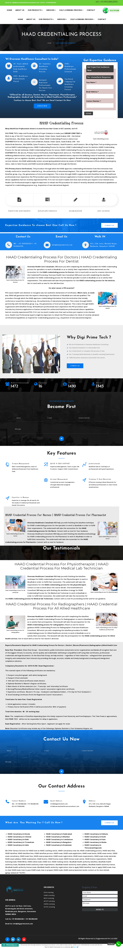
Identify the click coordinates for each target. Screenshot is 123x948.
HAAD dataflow (11, 853)
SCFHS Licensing (49, 907)
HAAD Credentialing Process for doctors (49, 147)
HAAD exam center (104, 853)
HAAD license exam (55, 859)
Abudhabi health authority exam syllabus (71, 864)
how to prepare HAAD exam (52, 870)
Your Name (91, 82)
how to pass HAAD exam (31, 870)
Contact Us (109, 225)
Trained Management (20, 463)
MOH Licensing (49, 898)
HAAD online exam (35, 862)
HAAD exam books (89, 853)
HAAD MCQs (22, 862)
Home (49, 43)
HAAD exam (58, 853)
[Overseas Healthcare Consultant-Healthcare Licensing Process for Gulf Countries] (111, 10)
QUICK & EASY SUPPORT (60, 463)
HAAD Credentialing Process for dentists (82, 147)
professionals (94, 463)
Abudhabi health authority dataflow (83, 862)
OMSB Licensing (49, 904)
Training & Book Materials (100, 479)
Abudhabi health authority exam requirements (36, 864)
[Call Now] (118, 944)
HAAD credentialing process (91, 851)
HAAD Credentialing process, (22, 147)
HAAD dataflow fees (26, 853)
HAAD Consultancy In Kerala (19, 834)
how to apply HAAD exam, (102, 867)
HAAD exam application (73, 853)
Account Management (59, 479)
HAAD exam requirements (83, 856)
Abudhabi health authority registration (52, 867)
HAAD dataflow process (43, 853)
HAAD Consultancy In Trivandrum (21, 842)
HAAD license (42, 859)
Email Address (92, 92)
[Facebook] (7, 939)
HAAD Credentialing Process (40, 150)
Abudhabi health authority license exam (20, 867)
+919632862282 (51, 2)
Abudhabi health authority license (101, 864)
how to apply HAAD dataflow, (80, 867)
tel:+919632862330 (107, 2)
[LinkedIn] (18, 939)
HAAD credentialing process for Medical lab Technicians (30, 599)
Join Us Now (42, 106)
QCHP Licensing (49, 901)
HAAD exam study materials (105, 856)
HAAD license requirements (96, 859)
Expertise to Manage (20, 497)
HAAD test (47, 862)
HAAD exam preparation (43, 856)
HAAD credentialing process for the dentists (97, 280)
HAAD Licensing (49, 895)
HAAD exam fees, (26, 856)
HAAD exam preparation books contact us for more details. (87, 870)
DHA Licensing (49, 892)
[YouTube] (24, 939)
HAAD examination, (29, 859)
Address (92, 801)
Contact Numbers (19, 801)
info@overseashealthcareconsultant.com (25, 2)
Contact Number (93, 101)
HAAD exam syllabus (13, 859)
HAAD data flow (109, 851)
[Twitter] (13, 939)
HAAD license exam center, (74, 859)
